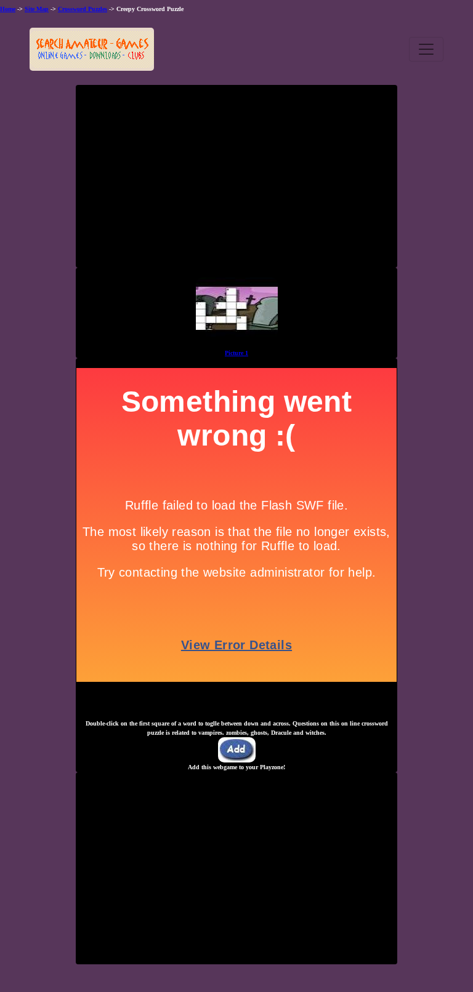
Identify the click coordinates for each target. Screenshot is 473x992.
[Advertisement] (236, 181)
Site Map (37, 9)
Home (7, 9)
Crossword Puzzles (82, 9)
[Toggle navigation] (426, 49)
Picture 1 (236, 353)
